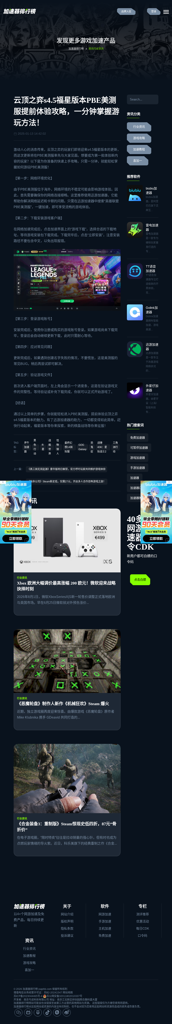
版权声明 (67, 921)
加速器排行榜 (76, 48)
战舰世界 (49, 447)
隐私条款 (67, 928)
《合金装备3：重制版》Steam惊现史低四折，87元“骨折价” (66, 827)
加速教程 (139, 149)
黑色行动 (35, 447)
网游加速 (105, 914)
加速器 (134, 477)
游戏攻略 (139, 138)
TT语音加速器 (151, 269)
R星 (43, 447)
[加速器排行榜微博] (67, 1012)
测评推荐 (142, 914)
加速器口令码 (139, 487)
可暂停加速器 (139, 447)
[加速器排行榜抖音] (47, 1012)
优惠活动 (142, 921)
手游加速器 (137, 467)
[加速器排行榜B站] (28, 1012)
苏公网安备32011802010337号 (64, 996)
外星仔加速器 (152, 388)
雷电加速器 (152, 227)
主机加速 (105, 928)
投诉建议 (67, 935)
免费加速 (105, 935)
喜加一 (137, 160)
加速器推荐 (137, 498)
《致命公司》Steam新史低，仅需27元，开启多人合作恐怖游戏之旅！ (66, 481)
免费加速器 (137, 437)
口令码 (142, 935)
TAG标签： (16, 447)
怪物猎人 (57, 447)
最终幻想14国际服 (69, 447)
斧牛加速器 (26, 447)
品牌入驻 (126, 11)
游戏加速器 (137, 457)
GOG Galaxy (82, 447)
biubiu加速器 (151, 190)
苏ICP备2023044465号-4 (28, 996)
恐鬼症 (92, 447)
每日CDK (142, 928)
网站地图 (68, 992)
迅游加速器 (99, 195)
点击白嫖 (140, 579)
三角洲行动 (115, 447)
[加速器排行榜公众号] (18, 1012)
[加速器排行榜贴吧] (57, 1012)
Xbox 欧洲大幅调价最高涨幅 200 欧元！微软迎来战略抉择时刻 (66, 586)
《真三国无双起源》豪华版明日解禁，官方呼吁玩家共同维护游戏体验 (66, 469)
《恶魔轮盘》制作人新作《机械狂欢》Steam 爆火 (63, 703)
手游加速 (105, 921)
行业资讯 (22, 577)
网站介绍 (67, 914)
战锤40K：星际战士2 (102, 447)
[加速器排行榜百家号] (38, 1012)
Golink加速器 (152, 310)
